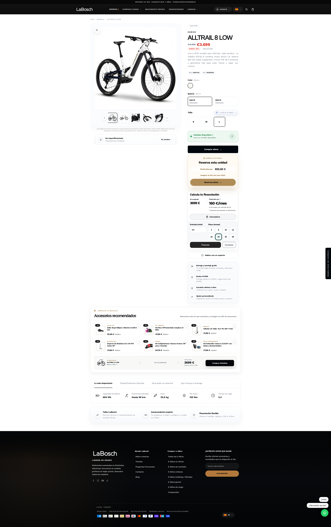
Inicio (92, 19)
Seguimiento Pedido (155, 9)
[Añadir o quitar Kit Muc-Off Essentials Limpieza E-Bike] (186, 325)
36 (233, 237)
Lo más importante (103, 383)
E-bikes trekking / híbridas (180, 477)
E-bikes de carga (175, 487)
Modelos (100, 19)
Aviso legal (102, 511)
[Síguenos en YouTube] (102, 480)
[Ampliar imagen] (97, 30)
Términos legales (156, 511)
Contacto (140, 472)
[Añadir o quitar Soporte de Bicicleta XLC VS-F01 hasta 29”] (138, 341)
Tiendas (139, 462)
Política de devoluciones (177, 511)
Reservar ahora (213, 182)
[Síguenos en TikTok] (107, 480)
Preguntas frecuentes (145, 467)
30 (226, 237)
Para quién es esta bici (162, 383)
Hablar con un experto (215, 255)
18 (211, 237)
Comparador (173, 492)
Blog (138, 477)
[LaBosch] (84, 9)
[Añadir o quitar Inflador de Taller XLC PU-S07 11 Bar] (234, 325)
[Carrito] (252, 9)
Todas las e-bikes (176, 457)
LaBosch (191, 9)
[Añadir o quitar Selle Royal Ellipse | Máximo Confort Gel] (138, 325)
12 (233, 230)
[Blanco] (190, 85)
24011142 (196, 72)
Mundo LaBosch (142, 451)
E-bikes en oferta (176, 462)
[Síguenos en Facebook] (93, 480)
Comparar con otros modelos (328, 263)
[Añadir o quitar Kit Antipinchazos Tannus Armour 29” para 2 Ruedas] (186, 341)
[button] (117, 330)
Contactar (229, 245)
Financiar (205, 245)
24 (218, 237)
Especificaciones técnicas (132, 383)
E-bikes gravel (174, 482)
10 (226, 230)
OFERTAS (113, 9)
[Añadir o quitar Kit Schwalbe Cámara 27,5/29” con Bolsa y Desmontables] (234, 341)
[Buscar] (246, 9)
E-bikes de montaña (177, 467)
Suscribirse (222, 474)
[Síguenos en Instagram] (98, 480)
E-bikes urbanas (175, 472)
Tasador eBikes (176, 9)
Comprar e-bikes (130, 9)
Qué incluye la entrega (191, 383)
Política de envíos (138, 511)
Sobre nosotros (142, 457)
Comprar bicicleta (219, 363)
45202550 (210, 72)
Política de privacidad (118, 511)
